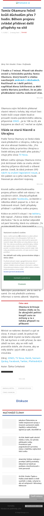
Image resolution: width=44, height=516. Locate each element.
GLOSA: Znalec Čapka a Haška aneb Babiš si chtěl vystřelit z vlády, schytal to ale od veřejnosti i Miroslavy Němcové (30, 481)
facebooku (22, 198)
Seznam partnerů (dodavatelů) (14, 272)
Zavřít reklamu (37, 496)
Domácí (24, 32)
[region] (22, 258)
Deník (28, 358)
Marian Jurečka (8, 388)
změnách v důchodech (27, 80)
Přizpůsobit (22, 284)
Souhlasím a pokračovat (22, 278)
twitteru (36, 213)
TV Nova (23, 154)
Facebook (14, 361)
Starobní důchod (24, 388)
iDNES (16, 121)
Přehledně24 (35, 361)
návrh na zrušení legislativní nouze (19, 172)
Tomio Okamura (9, 392)
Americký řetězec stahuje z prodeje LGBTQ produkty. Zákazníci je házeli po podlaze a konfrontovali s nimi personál (29, 463)
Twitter (24, 361)
